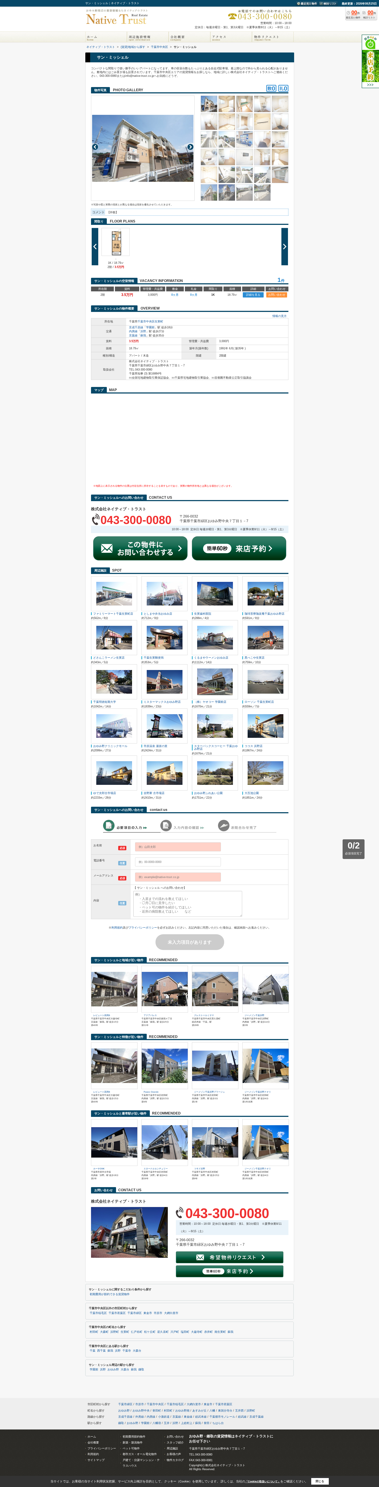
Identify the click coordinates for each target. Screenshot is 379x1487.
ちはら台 (218, 1423)
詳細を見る (253, 294)
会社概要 (93, 1442)
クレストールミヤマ (204, 1015)
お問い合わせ (276, 294)
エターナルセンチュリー (156, 1168)
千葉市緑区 (134, 1313)
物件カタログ (175, 1460)
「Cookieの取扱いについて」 (262, 1481)
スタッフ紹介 (175, 1442)
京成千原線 (136, 327)
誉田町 (156, 1410)
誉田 (206, 1423)
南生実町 (220, 1331)
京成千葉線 (256, 1416)
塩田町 (185, 1331)
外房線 (139, 1416)
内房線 (133, 331)
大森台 (137, 1350)
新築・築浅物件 (133, 1442)
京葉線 (133, 335)
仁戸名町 (136, 1331)
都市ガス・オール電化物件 (140, 1454)
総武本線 (201, 1416)
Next (190, 147)
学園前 (150, 327)
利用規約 (117, 927)
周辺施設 (172, 1448)
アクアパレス (150, 1015)
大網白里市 (171, 1313)
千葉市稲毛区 (98, 1313)
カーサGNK (99, 1168)
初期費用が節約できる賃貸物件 (110, 1294)
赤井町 (208, 1331)
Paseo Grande (151, 1092)
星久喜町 (163, 1331)
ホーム (92, 1436)
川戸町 (174, 1331)
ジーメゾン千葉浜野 (254, 1015)
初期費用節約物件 (134, 1436)
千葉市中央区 (146, 321)
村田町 (94, 1331)
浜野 (143, 331)
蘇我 (143, 335)
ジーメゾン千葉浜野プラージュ (209, 1092)
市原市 (158, 1313)
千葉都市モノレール (222, 1416)
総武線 (242, 1416)
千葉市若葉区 (117, 1313)
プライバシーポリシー (143, 927)
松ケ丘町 (150, 1331)
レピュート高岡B (101, 1015)
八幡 (212, 1410)
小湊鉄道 (164, 1416)
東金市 (147, 1313)
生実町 (159, 321)
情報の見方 (279, 316)
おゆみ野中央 (141, 1410)
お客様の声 (174, 1454)
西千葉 (101, 1350)
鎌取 (141, 1369)
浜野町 (114, 1331)
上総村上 (186, 1423)
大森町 (104, 1331)
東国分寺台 (225, 1410)
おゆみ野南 (182, 1410)
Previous (95, 147)
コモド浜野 (199, 1168)
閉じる (320, 1481)
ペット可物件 (131, 1448)
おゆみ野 (113, 1369)
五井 (167, 1423)
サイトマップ (96, 1460)
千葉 (92, 1350)
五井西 (239, 1410)
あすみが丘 (199, 1410)
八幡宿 (156, 1423)
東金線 (188, 1416)
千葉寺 (126, 1350)
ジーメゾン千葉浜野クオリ (258, 1092)
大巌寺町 (196, 1331)
